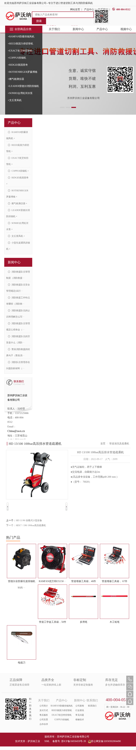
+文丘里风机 (15, 100)
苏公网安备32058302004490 (106, 741)
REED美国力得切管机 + (17, 148)
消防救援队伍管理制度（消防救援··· (18, 274)
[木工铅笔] (114, 596)
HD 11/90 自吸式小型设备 (29, 520)
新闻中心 (78, 29)
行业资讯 (79, 710)
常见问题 (79, 715)
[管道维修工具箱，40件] (83, 556)
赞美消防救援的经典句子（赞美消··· (18, 352)
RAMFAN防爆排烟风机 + (17, 135)
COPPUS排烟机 (61, 719)
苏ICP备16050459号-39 (73, 741)
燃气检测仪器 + (19, 203)
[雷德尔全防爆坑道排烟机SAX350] (21, 558)
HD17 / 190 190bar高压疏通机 (31, 525)
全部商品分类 (23, 29)
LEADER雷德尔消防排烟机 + (18, 213)
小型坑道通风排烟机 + (18, 245)
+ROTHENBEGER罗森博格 (22, 72)
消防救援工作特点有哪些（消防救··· (18, 300)
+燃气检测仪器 (16, 79)
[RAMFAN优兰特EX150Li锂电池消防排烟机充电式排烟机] (52, 559)
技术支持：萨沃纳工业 (27, 741)
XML (47, 741)
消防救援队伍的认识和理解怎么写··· (18, 313)
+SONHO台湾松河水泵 (20, 93)
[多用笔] (83, 596)
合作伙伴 (43, 724)
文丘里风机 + (18, 236)
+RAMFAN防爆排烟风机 (21, 36)
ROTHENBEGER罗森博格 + (17, 193)
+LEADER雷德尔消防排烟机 (23, 86)
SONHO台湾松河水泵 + (17, 226)
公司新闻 (79, 706)
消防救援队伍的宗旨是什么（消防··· (18, 339)
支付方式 (43, 710)
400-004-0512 (123, 9)
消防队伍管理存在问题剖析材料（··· (18, 365)
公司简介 (43, 706)
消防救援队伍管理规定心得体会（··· (18, 326)
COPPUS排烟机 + (20, 171)
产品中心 (102, 29)
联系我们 (92, 706)
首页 (102, 443)
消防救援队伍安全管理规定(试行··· (18, 287)
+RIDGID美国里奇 (18, 65)
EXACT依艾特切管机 (62, 715)
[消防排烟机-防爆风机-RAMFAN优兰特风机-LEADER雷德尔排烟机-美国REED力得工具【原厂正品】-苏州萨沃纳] (18, 16)
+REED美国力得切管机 (20, 43)
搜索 (39, 20)
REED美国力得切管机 (62, 710)
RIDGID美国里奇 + (17, 180)
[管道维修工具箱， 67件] (114, 556)
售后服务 (43, 715)
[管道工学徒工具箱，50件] (52, 596)
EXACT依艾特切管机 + (17, 161)
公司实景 (43, 719)
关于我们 (54, 29)
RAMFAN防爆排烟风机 (62, 706)
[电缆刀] (21, 637)
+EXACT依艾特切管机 (20, 50)
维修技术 (79, 719)
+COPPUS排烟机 (17, 57)
